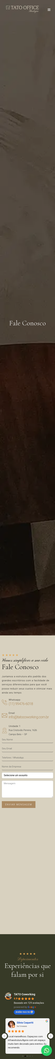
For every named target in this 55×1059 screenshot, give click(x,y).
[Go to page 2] (27, 1056)
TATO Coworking (24, 994)
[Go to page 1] (25, 1056)
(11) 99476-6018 (21, 704)
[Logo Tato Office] (22, 9)
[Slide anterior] (4, 1036)
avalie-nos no (23, 1011)
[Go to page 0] (22, 1056)
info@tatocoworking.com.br (29, 717)
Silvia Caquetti (25, 1022)
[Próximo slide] (50, 1036)
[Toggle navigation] (49, 10)
